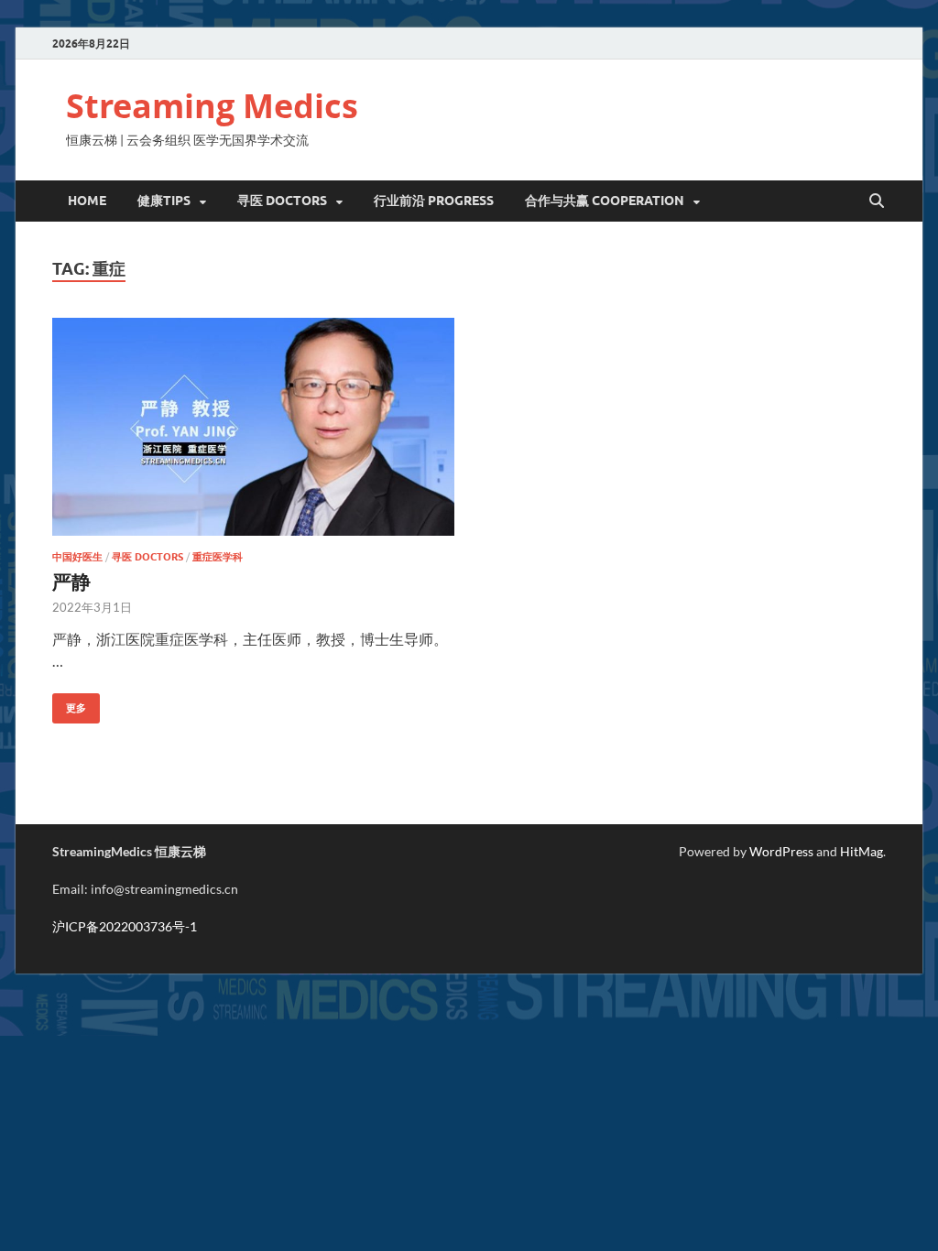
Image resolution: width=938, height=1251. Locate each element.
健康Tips (164, 200)
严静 (71, 581)
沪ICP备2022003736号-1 (124, 926)
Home (87, 200)
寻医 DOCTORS (282, 200)
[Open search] (876, 201)
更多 (69, 703)
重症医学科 (217, 556)
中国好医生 (77, 556)
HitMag (861, 851)
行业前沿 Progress (434, 200)
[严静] (253, 427)
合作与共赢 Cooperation (604, 200)
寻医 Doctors (147, 556)
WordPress (781, 851)
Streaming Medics (212, 105)
